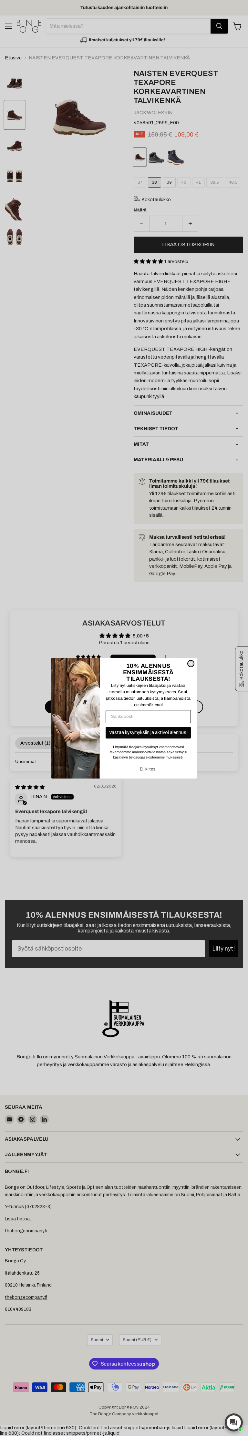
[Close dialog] (191, 663)
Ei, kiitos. (148, 769)
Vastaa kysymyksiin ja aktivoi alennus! (148, 732)
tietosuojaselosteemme (147, 757)
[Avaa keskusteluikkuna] (234, 1422)
